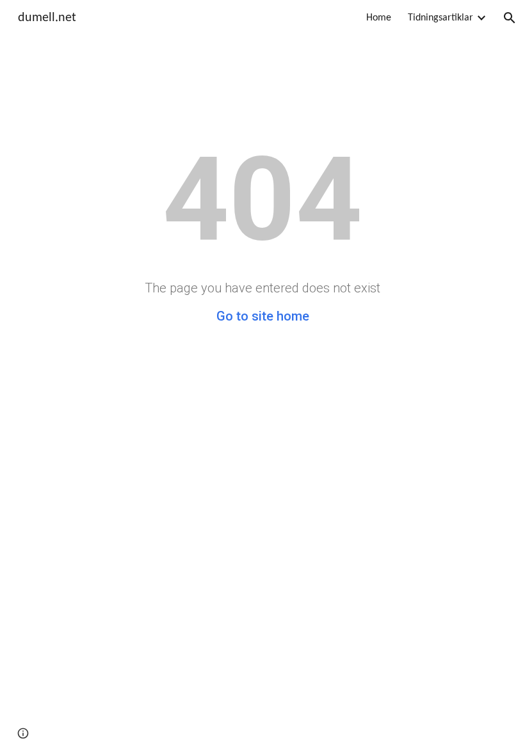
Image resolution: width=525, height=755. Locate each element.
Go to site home (262, 316)
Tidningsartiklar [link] (440, 18)
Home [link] (378, 18)
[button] (509, 18)
